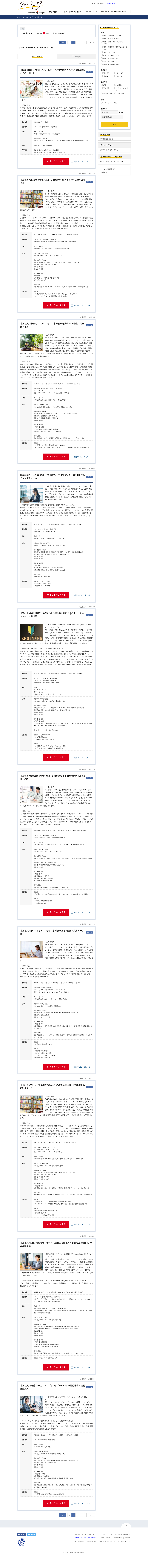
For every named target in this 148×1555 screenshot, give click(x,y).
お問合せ (104, 172)
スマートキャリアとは (72, 12)
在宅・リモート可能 (110, 103)
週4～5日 (120, 76)
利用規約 (88, 1534)
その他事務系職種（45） (111, 64)
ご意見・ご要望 (105, 1538)
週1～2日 (106, 73)
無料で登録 (104, 11)
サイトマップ (118, 1538)
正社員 (119, 85)
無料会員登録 (79, 1534)
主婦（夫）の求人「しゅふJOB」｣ (84, 1541)
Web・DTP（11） (109, 52)
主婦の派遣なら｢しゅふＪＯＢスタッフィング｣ (113, 1541)
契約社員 (106, 88)
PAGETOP (126, 1527)
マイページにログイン (120, 11)
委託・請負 (121, 93)
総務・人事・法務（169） (112, 38)
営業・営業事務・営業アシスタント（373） (115, 48)
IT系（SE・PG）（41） (111, 55)
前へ (63, 42)
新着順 (37, 56)
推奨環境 (127, 1538)
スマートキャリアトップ (24, 17)
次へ (91, 42)
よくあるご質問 (98, 3)
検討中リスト (91, 11)
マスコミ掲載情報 (107, 169)
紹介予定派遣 (107, 93)
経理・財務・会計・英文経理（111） (113, 43)
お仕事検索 (53, 12)
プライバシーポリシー (100, 1534)
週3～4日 (106, 76)
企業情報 (125, 1534)
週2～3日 (120, 73)
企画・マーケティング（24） (113, 35)
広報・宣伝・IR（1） (110, 61)
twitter (31, 1534)
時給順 (76, 56)
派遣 (104, 85)
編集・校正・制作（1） (111, 58)
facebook (21, 1534)
